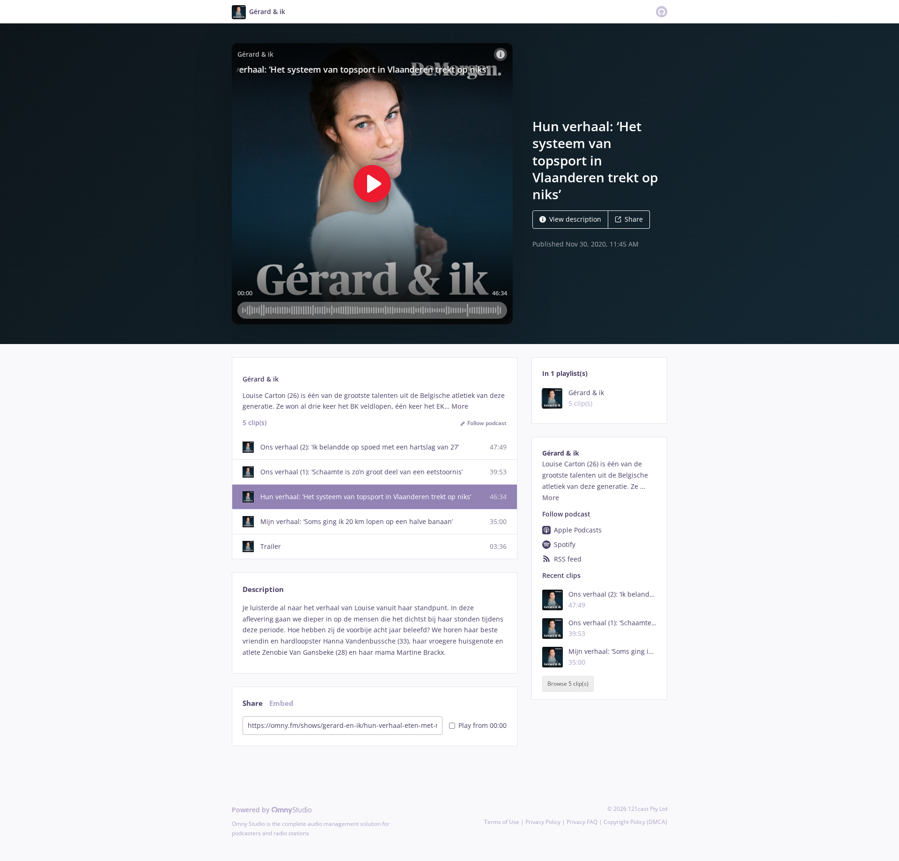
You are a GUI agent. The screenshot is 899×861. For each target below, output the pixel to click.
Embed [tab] (281, 703)
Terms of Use (501, 822)
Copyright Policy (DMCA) (635, 822)
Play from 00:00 (482, 725)
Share (634, 219)
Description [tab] (263, 589)
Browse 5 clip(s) (568, 684)
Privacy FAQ (582, 822)
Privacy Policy (542, 822)
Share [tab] (253, 703)
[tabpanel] (374, 630)
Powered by (252, 809)
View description (575, 219)
